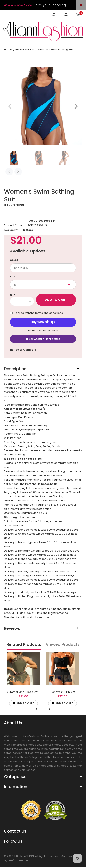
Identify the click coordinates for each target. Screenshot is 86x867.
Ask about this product (44, 339)
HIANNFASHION (14, 205)
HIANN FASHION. (24, 856)
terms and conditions (49, 313)
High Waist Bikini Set (62, 692)
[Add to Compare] (34, 657)
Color (14, 260)
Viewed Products (63, 644)
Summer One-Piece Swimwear (27, 692)
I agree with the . (39, 313)
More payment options (43, 330)
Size (12, 276)
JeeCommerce (18, 860)
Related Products (24, 644)
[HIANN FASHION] (43, 32)
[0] (78, 15)
